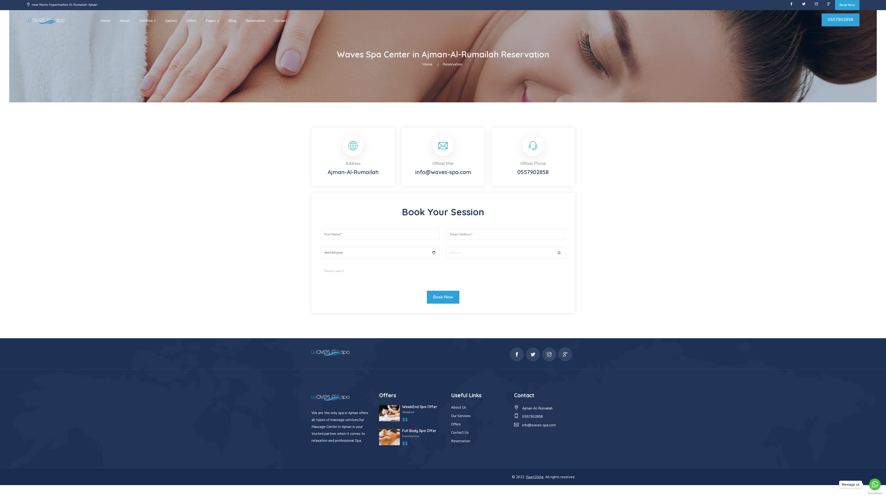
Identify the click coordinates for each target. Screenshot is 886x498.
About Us (458, 407)
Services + (147, 20)
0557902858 (840, 19)
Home (105, 20)
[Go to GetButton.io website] (875, 493)
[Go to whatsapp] (875, 484)
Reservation (255, 20)
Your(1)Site (535, 477)
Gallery (171, 20)
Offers (191, 20)
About (125, 20)
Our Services (461, 416)
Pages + (212, 20)
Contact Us (460, 432)
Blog (232, 20)
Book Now (847, 5)
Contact (280, 20)
